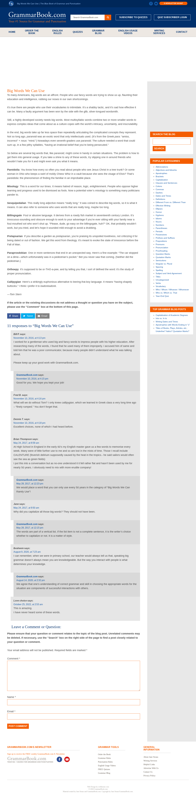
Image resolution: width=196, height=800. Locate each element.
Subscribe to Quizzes (133, 17)
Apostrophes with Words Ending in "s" (173, 325)
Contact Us (147, 772)
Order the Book (32, 31)
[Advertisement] (98, 59)
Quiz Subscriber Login (172, 17)
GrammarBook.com (27, 375)
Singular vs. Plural (164, 264)
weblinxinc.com (103, 787)
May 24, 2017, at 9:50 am (26, 508)
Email (11, 711)
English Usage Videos (128, 31)
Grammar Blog (98, 31)
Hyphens (160, 215)
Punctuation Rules (105, 762)
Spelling (159, 270)
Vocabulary (161, 286)
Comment (13, 658)
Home (12, 32)
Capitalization (162, 180)
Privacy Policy (149, 776)
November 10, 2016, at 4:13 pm (29, 338)
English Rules (57, 31)
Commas (160, 189)
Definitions (160, 199)
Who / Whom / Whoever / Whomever (172, 289)
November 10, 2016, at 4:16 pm (29, 398)
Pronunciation (162, 247)
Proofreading (161, 251)
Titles (158, 277)
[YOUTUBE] (156, 3)
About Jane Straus (150, 757)
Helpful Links (149, 764)
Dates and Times (163, 196)
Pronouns (160, 244)
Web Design (91, 787)
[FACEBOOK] (151, 3)
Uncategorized (162, 280)
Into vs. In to (161, 318)
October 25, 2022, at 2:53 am (28, 604)
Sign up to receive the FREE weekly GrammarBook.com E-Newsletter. (36, 754)
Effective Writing (163, 205)
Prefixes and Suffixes (165, 238)
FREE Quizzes (104, 769)
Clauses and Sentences (166, 183)
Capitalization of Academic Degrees (172, 315)
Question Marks (163, 254)
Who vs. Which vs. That (166, 293)
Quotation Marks (163, 257)
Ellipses (159, 209)
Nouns (159, 222)
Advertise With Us (150, 768)
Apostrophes (161, 173)
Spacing (159, 267)
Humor (159, 212)
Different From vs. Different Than (171, 202)
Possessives (161, 234)
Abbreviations (162, 167)
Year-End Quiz (162, 296)
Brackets (160, 176)
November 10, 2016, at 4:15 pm (32, 378)
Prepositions (161, 241)
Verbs (158, 283)
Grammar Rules (104, 758)
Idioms (159, 218)
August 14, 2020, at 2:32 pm (30, 580)
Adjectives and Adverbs (166, 170)
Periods (159, 231)
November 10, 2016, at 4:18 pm (29, 423)
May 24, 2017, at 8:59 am (26, 443)
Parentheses (161, 228)
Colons (159, 186)
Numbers (160, 225)
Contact (181, 32)
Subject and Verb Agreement (169, 273)
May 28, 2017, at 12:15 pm (29, 527)
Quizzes (78, 32)
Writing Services (159, 31)
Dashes (159, 193)
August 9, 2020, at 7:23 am (27, 552)
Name (11, 697)
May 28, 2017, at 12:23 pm (29, 483)
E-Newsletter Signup (173, 3)
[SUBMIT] (108, 17)
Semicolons (161, 260)
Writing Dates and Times (167, 321)
